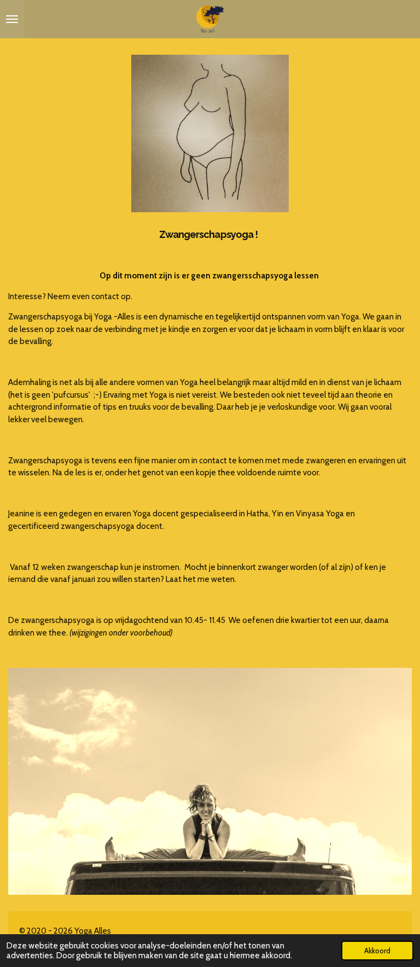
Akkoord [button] (377, 950)
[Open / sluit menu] (12, 19)
